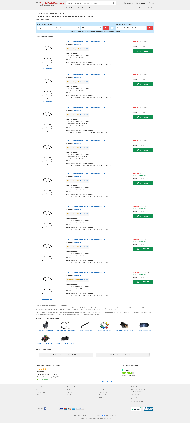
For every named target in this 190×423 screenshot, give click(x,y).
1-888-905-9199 (138, 401)
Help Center (151, 8)
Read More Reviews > (111, 382)
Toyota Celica (44, 13)
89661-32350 (77, 110)
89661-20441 (77, 275)
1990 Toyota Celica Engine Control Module (121, 355)
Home (37, 13)
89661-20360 (77, 209)
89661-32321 (77, 44)
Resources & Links (104, 395)
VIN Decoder (39, 395)
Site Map (101, 397)
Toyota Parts (70, 8)
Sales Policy (77, 415)
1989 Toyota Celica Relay (45, 330)
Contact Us (142, 8)
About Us (38, 390)
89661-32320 (77, 77)
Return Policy (86, 415)
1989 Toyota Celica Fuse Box (45, 344)
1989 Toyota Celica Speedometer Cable (65, 331)
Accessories (92, 8)
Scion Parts (81, 8)
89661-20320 (77, 176)
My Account (70, 390)
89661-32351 (77, 143)
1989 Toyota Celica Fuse (105, 330)
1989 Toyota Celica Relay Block (65, 344)
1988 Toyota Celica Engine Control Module (65, 355)
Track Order (70, 392)
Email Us (136, 394)
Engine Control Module (55, 13)
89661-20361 (77, 242)
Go (106, 28)
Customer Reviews (41, 392)
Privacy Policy (96, 415)
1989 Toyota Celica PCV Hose (84, 330)
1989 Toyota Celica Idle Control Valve (124, 331)
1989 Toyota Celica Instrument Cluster (144, 331)
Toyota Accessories (104, 392)
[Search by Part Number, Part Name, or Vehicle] (114, 3)
